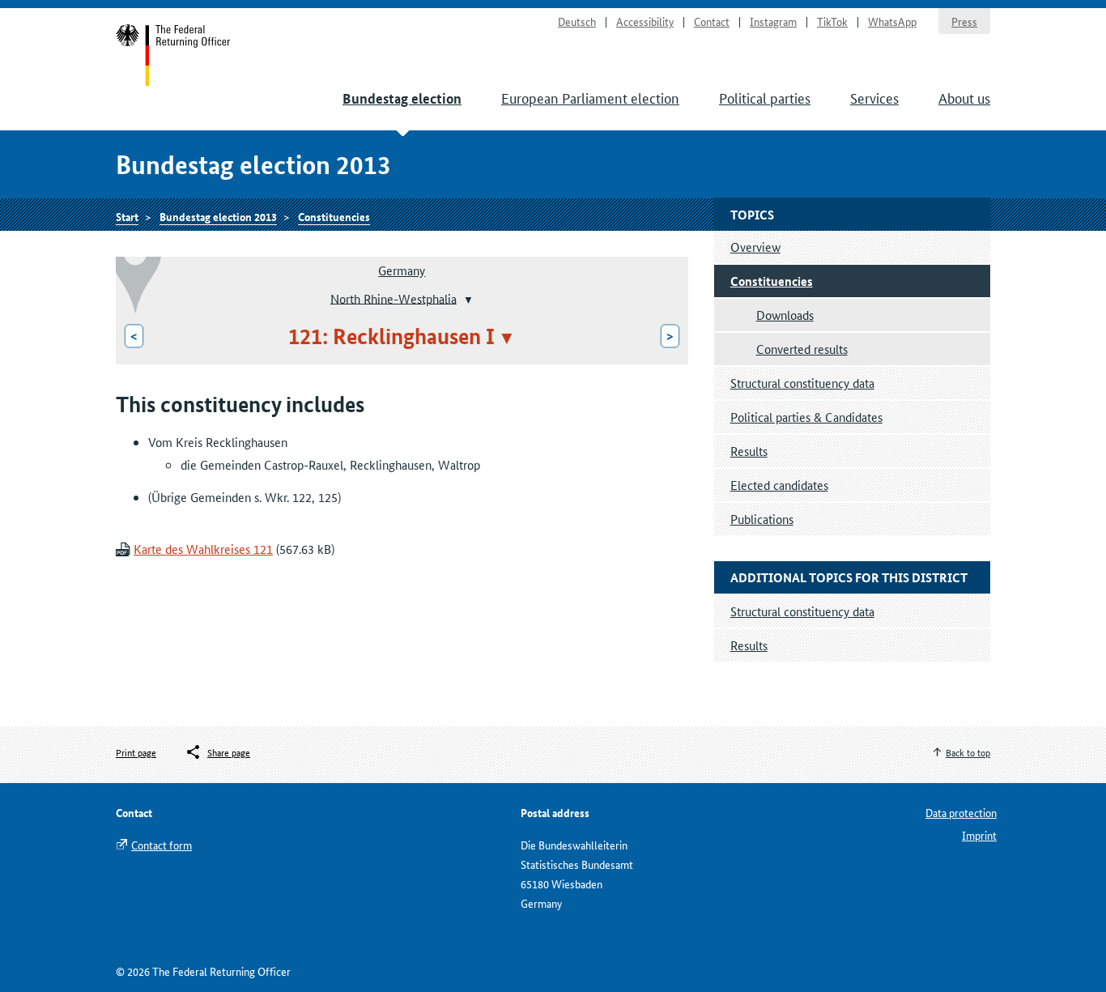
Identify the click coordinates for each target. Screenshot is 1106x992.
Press (964, 21)
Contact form (161, 845)
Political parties (764, 97)
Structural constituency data (802, 382)
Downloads (785, 314)
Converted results (802, 348)
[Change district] (467, 300)
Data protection (961, 812)
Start (174, 55)
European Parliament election (590, 97)
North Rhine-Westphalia (393, 297)
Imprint (979, 835)
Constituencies (334, 216)
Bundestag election (402, 98)
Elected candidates (779, 484)
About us (964, 97)
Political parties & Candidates (806, 416)
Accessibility (645, 21)
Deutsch (577, 21)
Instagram (773, 21)
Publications (761, 518)
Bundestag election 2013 (218, 216)
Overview (755, 246)
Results (749, 450)
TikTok (832, 21)
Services (874, 97)
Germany (401, 270)
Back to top (968, 752)
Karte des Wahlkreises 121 (203, 548)
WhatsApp (892, 21)
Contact (712, 21)
